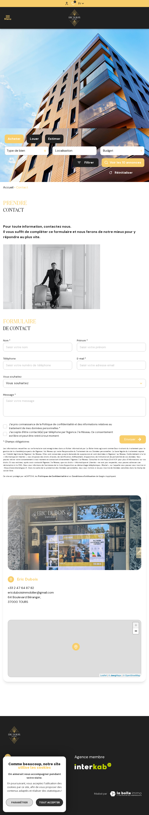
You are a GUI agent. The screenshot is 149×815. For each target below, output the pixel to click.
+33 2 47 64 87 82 (21, 588)
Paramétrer (19, 802)
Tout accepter (49, 802)
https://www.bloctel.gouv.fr (15, 468)
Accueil (8, 187)
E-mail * (81, 358)
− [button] (136, 631)
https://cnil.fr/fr (110, 459)
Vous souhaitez (12, 376)
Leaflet (103, 675)
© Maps (114, 675)
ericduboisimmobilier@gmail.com (31, 592)
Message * (9, 394)
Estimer (54, 139)
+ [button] (136, 625)
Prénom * (82, 340)
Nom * (6, 340)
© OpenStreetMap (131, 675)
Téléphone (9, 358)
